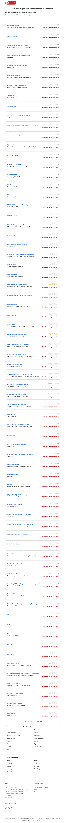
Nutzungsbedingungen (11, 787)
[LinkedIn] (10, 807)
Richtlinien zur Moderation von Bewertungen (16, 789)
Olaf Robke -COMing (13, 75)
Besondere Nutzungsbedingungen (14, 791)
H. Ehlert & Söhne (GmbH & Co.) (17, 444)
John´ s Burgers (12, 36)
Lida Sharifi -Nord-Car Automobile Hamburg (20, 255)
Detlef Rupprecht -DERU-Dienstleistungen (20, 165)
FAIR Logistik (11, 414)
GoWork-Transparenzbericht (41, 787)
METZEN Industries (13, 464)
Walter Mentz (11, 236)
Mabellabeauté (11, 315)
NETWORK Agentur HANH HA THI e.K (19, 344)
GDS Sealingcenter (13, 25)
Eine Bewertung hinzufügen (50, 28)
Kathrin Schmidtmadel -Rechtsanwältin (19, 534)
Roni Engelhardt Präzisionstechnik (17, 285)
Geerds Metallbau (12, 474)
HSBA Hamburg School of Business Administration (23, 674)
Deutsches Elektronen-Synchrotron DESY (20, 454)
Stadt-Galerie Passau (13, 684)
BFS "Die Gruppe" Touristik (15, 225)
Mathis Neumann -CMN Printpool (17, 354)
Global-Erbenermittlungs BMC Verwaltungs (20, 524)
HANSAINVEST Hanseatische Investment (20, 175)
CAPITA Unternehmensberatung (17, 245)
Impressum (8, 795)
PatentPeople (11, 435)
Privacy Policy (27, 820)
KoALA (9, 625)
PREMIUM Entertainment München (17, 65)
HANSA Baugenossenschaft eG (17, 334)
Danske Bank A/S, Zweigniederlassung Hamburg (22, 604)
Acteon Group (11, 106)
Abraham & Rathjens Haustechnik (17, 384)
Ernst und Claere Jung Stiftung (16, 85)
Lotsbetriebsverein (13, 554)
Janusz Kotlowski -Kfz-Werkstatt (17, 404)
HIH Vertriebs (11, 185)
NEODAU (10, 645)
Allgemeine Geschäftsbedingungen (14, 793)
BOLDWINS (10, 655)
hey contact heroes (13, 664)
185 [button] (38, 721)
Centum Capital (12, 275)
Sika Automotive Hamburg (15, 504)
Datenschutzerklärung (10, 797)
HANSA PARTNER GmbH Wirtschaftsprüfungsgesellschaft (17, 495)
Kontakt (36, 789)
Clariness (10, 634)
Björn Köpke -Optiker (13, 145)
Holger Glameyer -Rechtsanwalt (16, 394)
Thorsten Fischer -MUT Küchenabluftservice (20, 374)
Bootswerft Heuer (12, 304)
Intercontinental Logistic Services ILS (18, 424)
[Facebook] (7, 807)
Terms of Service (38, 820)
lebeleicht (10, 615)
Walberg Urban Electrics (14, 703)
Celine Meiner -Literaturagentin (16, 574)
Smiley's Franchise (13, 544)
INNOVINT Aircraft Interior (15, 694)
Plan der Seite (8, 799)
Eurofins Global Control (14, 564)
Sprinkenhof (11, 713)
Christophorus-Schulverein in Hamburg (19, 115)
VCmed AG (10, 95)
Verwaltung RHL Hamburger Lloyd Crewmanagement (23, 584)
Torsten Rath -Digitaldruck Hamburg (18, 45)
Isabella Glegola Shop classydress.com (19, 55)
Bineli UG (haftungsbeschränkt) (16, 364)
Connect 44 (10, 484)
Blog (35, 791)
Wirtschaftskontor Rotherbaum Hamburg (19, 295)
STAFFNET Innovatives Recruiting (17, 205)
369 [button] (41, 721)
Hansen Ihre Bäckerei (13, 156)
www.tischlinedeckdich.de (15, 136)
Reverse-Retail (11, 594)
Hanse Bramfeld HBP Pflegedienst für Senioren (21, 125)
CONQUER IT (11, 324)
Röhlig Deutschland (13, 195)
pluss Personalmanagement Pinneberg (19, 514)
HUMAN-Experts (12, 216)
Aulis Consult (11, 265)
